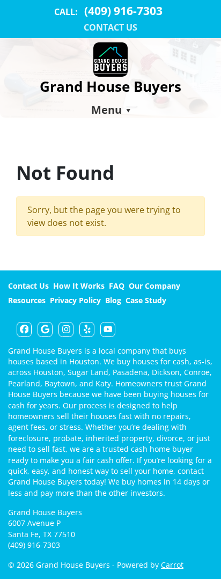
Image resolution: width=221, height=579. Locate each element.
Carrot (172, 565)
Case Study (146, 300)
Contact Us (110, 27)
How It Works (79, 286)
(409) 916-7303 (34, 545)
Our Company (154, 286)
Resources (27, 300)
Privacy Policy (75, 300)
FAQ (116, 286)
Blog (113, 300)
